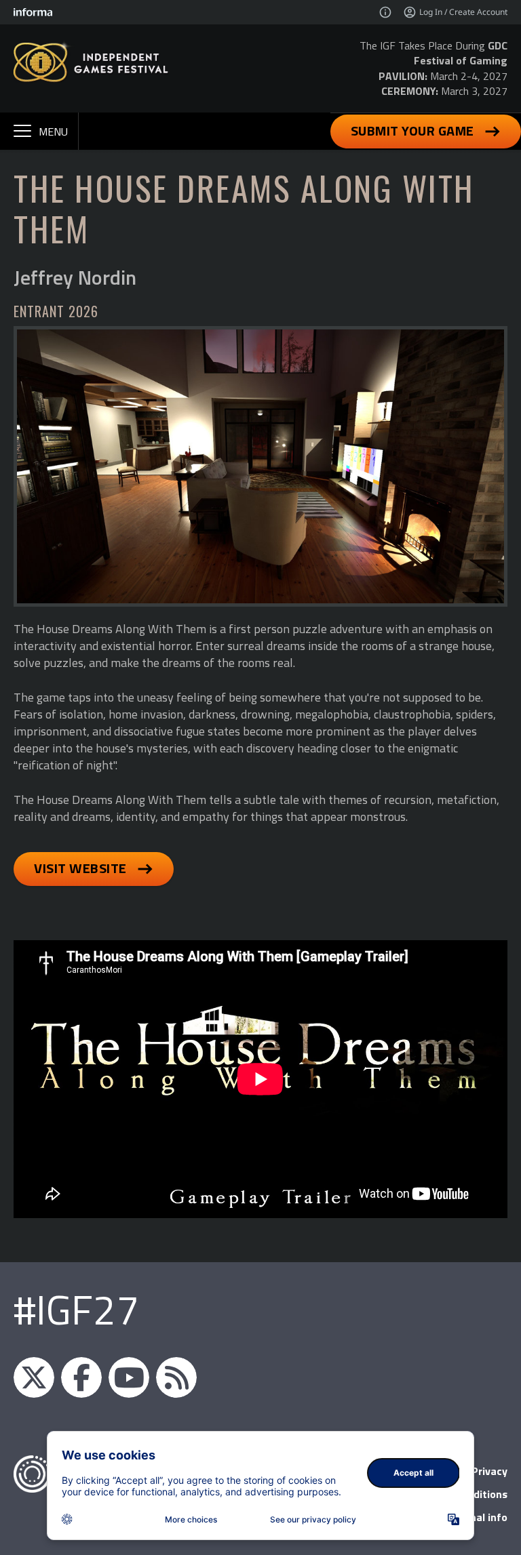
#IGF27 (76, 1309)
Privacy (489, 1471)
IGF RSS (176, 1377)
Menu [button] (53, 131)
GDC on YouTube (129, 1377)
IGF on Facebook (81, 1377)
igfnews (34, 1377)
